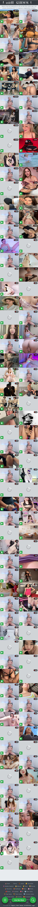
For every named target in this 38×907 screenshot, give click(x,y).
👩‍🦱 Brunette (8, 889)
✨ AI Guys (8, 899)
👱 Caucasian (29, 883)
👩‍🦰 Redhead (16, 889)
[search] (33, 900)
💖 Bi (21, 891)
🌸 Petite (30, 889)
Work (17, 905)
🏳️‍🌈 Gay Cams (8, 894)
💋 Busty (8, 891)
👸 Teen (25, 886)
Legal (33, 905)
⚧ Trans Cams (17, 894)
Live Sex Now (19, 900)
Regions (13, 905)
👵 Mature (18, 886)
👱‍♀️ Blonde (32, 886)
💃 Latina (21, 883)
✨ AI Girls (19, 897)
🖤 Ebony (14, 883)
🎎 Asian (7, 883)
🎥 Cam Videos (28, 899)
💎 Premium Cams (29, 894)
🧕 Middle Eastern (8, 886)
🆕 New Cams (29, 891)
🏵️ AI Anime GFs (28, 897)
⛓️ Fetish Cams (9, 897)
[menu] (5, 900)
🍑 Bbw (24, 889)
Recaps (21, 905)
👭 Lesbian (15, 891)
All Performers (27, 905)
